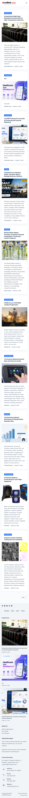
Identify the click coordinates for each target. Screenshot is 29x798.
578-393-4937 (11, 776)
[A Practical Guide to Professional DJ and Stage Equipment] (14, 493)
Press (12, 610)
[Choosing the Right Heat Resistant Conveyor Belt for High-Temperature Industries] (14, 32)
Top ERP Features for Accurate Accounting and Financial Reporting (14, 120)
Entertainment (9, 299)
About (17, 610)
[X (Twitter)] (4, 605)
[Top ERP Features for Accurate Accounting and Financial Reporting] (14, 134)
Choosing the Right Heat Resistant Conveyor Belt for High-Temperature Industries (14, 18)
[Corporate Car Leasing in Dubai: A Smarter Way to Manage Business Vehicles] (14, 188)
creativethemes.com (13, 786)
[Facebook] (2, 605)
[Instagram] (7, 605)
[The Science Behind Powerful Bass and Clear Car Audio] (14, 373)
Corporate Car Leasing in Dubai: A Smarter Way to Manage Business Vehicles (13, 174)
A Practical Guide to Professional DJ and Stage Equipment (13, 479)
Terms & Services (22, 793)
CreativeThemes (6, 795)
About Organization (7, 729)
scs (5, 78)
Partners (6, 610)
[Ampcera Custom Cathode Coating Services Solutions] (14, 551)
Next (23, 597)
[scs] (14, 90)
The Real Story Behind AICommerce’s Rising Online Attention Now (13, 419)
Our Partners (5, 733)
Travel (6, 169)
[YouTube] (11, 605)
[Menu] (26, 3)
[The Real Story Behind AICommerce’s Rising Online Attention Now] (14, 433)
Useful (23, 610)
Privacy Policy (23, 795)
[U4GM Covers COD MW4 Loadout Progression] (14, 317)
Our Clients (5, 731)
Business (7, 229)
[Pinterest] (9, 605)
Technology (8, 13)
